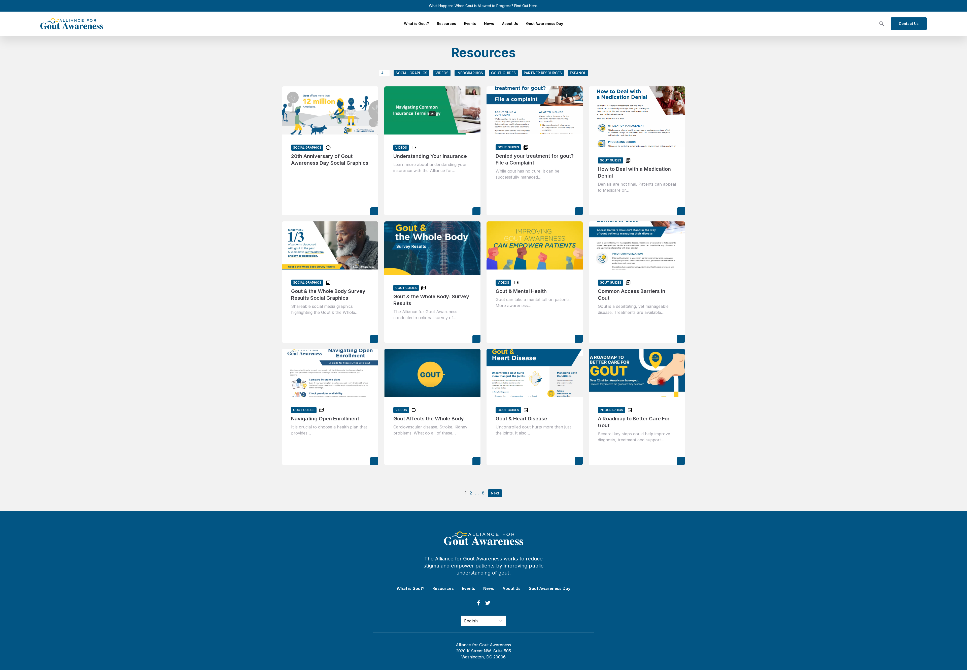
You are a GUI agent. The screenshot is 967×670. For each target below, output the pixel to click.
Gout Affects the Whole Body (428, 419)
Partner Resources (543, 73)
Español (578, 73)
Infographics (470, 73)
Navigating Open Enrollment (325, 419)
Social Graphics (411, 73)
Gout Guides (503, 73)
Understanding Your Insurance (430, 156)
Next (495, 493)
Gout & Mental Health (521, 291)
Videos (441, 73)
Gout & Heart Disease (521, 419)
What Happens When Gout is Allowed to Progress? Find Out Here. (483, 6)
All (384, 73)
